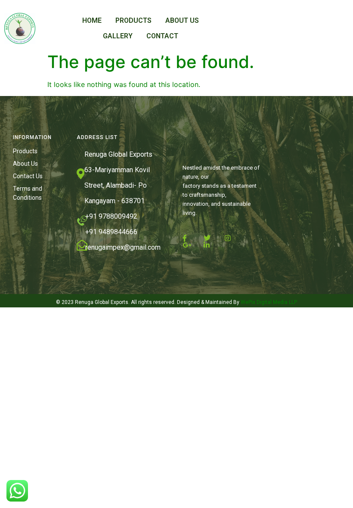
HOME (92, 20)
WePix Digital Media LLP (268, 302)
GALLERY (118, 36)
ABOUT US (182, 20)
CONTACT (162, 36)
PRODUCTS (133, 20)
